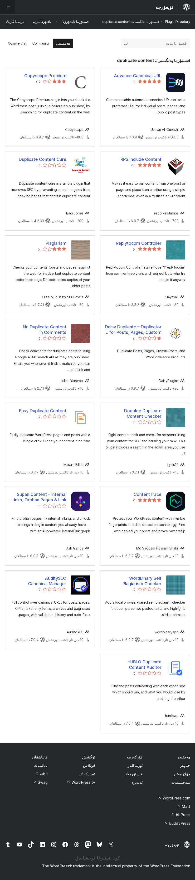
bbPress (180, 814)
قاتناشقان (40, 757)
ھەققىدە (183, 757)
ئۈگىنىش (88, 757)
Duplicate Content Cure (42, 159)
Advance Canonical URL (137, 75)
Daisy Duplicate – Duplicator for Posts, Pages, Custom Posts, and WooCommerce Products (133, 329)
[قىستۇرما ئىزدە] (126, 43)
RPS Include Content (141, 159)
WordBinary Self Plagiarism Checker (141, 581)
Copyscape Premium (45, 75)
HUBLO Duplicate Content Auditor (144, 664)
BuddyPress (177, 823)
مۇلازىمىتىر (181, 774)
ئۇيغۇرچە (172, 844)
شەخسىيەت (180, 782)
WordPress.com (174, 798)
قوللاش (89, 765)
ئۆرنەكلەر (135, 765)
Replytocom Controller (138, 243)
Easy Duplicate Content (42, 410)
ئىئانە (41, 774)
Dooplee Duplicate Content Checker (142, 413)
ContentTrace (147, 494)
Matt (183, 806)
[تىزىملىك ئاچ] (7, 7)
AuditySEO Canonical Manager (47, 581)
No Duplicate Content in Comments (44, 329)
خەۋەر (185, 765)
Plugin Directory (177, 22)
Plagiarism (56, 243)
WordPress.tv (81, 782)
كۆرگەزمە (135, 757)
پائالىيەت (41, 765)
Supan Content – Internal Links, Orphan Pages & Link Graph (39, 497)
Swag (40, 782)
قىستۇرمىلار (133, 774)
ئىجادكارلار (87, 774)
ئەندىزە (137, 782)
